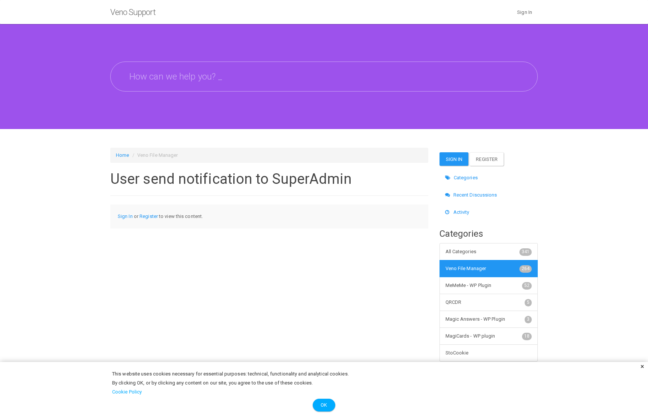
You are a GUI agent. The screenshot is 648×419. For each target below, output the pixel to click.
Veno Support (133, 12)
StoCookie (457, 353)
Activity (461, 212)
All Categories (488, 251)
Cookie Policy (127, 392)
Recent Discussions (474, 195)
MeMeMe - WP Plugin (488, 285)
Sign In (524, 12)
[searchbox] (324, 77)
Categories (465, 177)
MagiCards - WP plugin (488, 336)
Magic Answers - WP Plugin (488, 319)
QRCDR (488, 302)
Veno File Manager (488, 268)
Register (149, 216)
